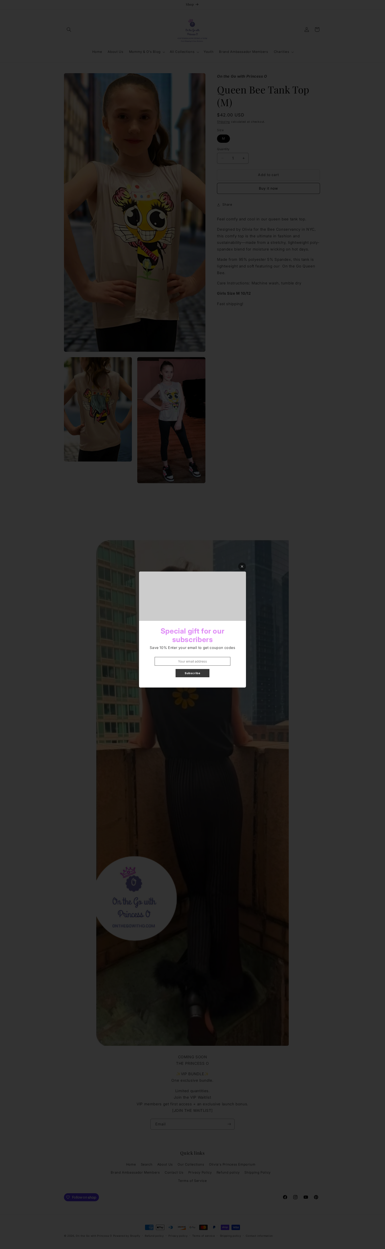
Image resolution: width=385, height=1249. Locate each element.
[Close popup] (242, 566)
